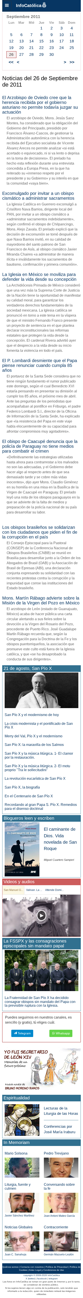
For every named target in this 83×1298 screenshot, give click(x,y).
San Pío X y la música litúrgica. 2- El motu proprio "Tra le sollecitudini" (37, 768)
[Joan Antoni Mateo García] (61, 1202)
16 (51, 41)
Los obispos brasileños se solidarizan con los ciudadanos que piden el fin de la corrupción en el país (39, 532)
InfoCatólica (28, 5)
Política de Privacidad (57, 1267)
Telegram (24, 1033)
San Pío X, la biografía (22, 787)
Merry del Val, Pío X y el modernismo (33, 736)
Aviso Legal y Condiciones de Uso (46, 1270)
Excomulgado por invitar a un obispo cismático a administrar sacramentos (38, 196)
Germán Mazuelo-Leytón (59, 1254)
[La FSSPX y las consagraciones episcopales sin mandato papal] (41, 970)
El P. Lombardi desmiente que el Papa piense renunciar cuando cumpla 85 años (39, 365)
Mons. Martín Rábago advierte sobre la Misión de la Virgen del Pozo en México (40, 600)
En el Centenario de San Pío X (29, 796)
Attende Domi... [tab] (54, 890)
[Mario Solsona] (22, 1167)
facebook (42, 1278)
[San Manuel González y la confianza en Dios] (41, 916)
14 (31, 41)
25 (71, 47)
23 (51, 47)
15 (41, 41)
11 (71, 35)
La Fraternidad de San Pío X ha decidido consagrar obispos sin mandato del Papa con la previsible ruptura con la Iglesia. (40, 1001)
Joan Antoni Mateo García (59, 1215)
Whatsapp (62, 1033)
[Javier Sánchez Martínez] (22, 1202)
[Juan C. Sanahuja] (22, 1241)
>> (71, 62)
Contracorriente (56, 1227)
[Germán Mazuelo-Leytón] (61, 1241)
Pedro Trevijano (56, 1153)
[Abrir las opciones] (7, 6)
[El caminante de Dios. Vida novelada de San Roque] (22, 849)
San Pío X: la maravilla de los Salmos (34, 745)
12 (11, 41)
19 (11, 47)
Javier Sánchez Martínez (19, 1215)
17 (61, 41)
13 (21, 41)
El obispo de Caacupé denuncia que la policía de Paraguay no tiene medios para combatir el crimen (39, 446)
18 (71, 41)
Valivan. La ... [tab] (34, 890)
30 (51, 54)
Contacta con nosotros (32, 1267)
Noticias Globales (19, 1227)
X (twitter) (30, 1278)
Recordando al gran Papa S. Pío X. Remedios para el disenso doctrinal (41, 806)
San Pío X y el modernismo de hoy (32, 715)
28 (31, 54)
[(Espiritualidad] (22, 1118)
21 (31, 47)
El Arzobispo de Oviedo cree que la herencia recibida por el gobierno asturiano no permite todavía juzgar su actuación (40, 104)
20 (21, 47)
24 (61, 47)
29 (41, 54)
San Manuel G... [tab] (13, 890)
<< (11, 62)
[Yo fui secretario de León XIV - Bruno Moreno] (41, 1070)
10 (61, 35)
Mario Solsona (16, 1153)
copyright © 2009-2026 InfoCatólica (41, 1275)
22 (41, 47)
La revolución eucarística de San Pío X (35, 778)
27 (21, 54)
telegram (53, 1278)
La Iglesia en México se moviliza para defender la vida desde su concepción (39, 277)
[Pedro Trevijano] (61, 1167)
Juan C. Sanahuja (15, 1254)
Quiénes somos (10, 1267)
